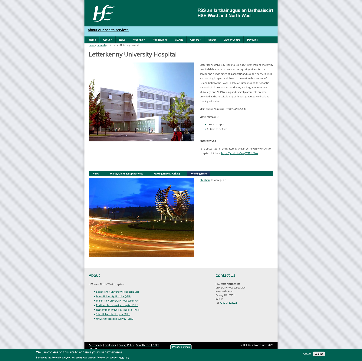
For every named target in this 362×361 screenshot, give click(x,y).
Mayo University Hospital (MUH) (114, 296)
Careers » (195, 39)
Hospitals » (139, 39)
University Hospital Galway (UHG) (114, 318)
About (94, 275)
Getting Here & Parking (167, 173)
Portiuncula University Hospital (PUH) (117, 305)
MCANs (179, 39)
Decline (318, 354)
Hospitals (101, 45)
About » (107, 39)
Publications (160, 39)
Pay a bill (252, 39)
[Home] (102, 13)
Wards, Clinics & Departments (126, 173)
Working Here (200, 173)
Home (92, 39)
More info (124, 357)
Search (212, 39)
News (122, 39)
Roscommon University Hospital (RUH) (118, 309)
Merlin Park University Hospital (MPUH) (118, 300)
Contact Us (225, 275)
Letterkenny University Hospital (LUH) (117, 291)
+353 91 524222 (228, 302)
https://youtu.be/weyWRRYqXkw (239, 153)
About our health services (108, 30)
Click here (205, 180)
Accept (307, 354)
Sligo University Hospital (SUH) (113, 314)
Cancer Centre (232, 39)
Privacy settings (181, 347)
